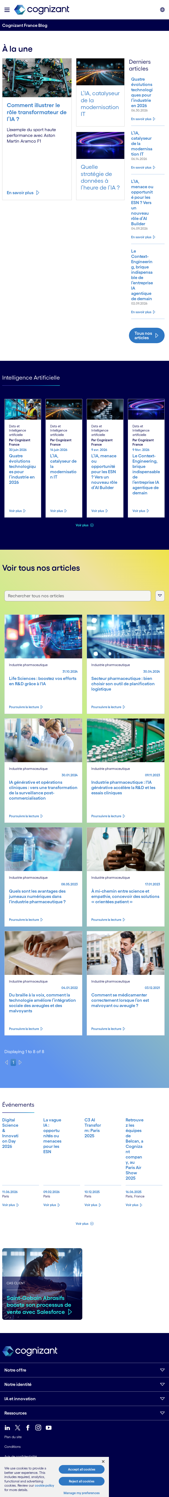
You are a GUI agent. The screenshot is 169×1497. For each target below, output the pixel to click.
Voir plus (15, 511)
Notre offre (15, 1370)
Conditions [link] (12, 1447)
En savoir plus (20, 192)
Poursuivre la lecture (24, 707)
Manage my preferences (82, 1493)
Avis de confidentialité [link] (20, 1456)
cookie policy (44, 1485)
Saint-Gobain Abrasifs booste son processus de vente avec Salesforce (39, 1305)
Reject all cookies (81, 1481)
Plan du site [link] (13, 1437)
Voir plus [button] (82, 525)
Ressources (15, 1413)
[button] (7, 9)
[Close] (103, 1461)
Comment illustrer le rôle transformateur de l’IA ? (37, 112)
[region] (54, 1477)
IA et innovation (20, 1398)
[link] (41, 10)
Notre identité (17, 1384)
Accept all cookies (81, 1469)
